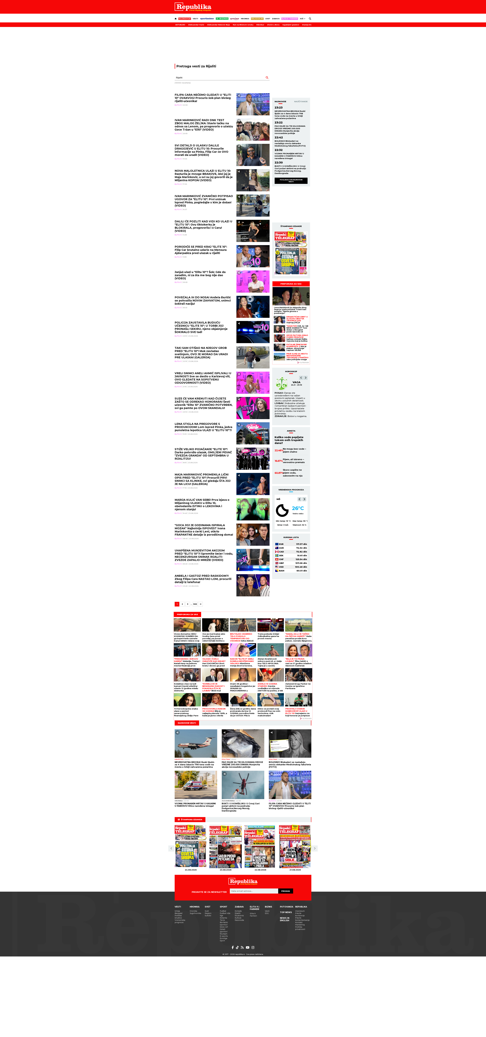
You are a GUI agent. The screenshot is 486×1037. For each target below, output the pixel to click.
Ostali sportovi (223, 930)
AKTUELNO (180, 25)
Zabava (276, 19)
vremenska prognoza (291, 489)
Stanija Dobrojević (310, 25)
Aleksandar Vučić (196, 25)
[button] (301, 378)
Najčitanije (301, 101)
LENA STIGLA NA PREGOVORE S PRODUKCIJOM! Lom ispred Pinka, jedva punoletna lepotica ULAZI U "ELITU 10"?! (203, 427)
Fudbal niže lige (225, 914)
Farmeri (253, 916)
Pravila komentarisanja (302, 919)
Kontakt (298, 922)
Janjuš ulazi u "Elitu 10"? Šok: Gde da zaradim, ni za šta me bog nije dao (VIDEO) (200, 275)
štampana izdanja (191, 819)
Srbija (177, 911)
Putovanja (286, 907)
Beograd (178, 913)
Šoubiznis (239, 915)
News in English (284, 919)
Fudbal (223, 911)
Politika (226, 759)
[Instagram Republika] (252, 947)
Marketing (300, 925)
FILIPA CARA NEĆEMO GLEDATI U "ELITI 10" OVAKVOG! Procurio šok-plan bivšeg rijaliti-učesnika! (203, 98)
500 (195, 604)
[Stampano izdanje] (291, 253)
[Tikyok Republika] (238, 947)
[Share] (239, 95)
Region (208, 913)
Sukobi (208, 915)
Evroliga (223, 938)
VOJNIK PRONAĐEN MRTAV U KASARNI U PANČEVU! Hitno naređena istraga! (289, 156)
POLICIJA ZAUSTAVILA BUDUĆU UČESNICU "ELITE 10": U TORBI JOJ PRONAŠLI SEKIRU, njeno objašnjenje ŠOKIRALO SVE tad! (201, 327)
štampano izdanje (291, 226)
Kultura (238, 918)
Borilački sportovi (224, 923)
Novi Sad (282, 499)
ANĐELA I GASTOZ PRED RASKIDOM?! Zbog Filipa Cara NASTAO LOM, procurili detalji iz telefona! (203, 579)
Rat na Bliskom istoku (243, 25)
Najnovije (280, 101)
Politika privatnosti (300, 928)
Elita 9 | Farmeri (254, 908)
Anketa (291, 431)
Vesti (195, 19)
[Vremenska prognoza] (282, 510)
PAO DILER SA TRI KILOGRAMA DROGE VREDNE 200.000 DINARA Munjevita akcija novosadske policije (290, 129)
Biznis (268, 907)
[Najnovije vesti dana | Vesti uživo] (222, 18)
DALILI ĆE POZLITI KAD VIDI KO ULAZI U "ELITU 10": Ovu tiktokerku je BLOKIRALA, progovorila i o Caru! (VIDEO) (203, 226)
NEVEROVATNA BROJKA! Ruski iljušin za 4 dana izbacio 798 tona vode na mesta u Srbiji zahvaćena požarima (290, 115)
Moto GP (224, 927)
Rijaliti (237, 913)
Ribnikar (260, 25)
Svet (267, 19)
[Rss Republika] (243, 947)
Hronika (245, 19)
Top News (286, 912)
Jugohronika (228, 801)
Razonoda (239, 920)
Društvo (179, 759)
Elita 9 (178, 105)
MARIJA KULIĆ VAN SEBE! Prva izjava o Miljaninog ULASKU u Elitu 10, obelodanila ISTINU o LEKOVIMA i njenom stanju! (202, 504)
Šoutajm (223, 934)
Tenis (222, 920)
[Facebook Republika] (233, 947)
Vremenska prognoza (180, 921)
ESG (267, 913)
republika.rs (240, 954)
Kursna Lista (291, 537)
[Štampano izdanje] (191, 847)
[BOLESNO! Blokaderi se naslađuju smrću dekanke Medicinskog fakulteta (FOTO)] (290, 743)
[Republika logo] (193, 7)
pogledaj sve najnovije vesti (291, 180)
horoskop (291, 371)
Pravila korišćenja (300, 914)
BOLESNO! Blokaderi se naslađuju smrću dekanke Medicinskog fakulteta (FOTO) (290, 143)
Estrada (238, 911)
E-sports (224, 936)
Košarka (223, 918)
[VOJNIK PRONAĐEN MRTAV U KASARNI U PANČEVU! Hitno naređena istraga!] (196, 785)
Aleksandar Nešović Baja (218, 25)
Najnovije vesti (187, 723)
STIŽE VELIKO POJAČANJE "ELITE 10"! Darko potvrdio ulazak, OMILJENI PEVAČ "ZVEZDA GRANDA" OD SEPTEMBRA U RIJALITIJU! (203, 454)
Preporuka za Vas (290, 284)
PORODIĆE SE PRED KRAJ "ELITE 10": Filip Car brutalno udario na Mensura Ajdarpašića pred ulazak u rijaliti (201, 250)
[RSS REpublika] (248, 947)
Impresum (300, 911)
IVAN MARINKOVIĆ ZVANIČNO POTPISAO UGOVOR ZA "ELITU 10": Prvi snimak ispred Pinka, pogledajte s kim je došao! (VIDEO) (204, 200)
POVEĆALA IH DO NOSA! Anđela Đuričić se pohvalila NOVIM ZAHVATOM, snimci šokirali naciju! (203, 300)
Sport (223, 907)
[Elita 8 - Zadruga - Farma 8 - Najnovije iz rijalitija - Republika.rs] (289, 18)
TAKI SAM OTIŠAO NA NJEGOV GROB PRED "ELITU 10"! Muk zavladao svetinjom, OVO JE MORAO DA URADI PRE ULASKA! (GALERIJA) (201, 352)
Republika (301, 907)
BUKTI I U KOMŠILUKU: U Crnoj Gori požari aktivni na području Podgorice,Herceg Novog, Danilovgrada (290, 169)
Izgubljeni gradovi (290, 25)
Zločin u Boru (273, 25)
